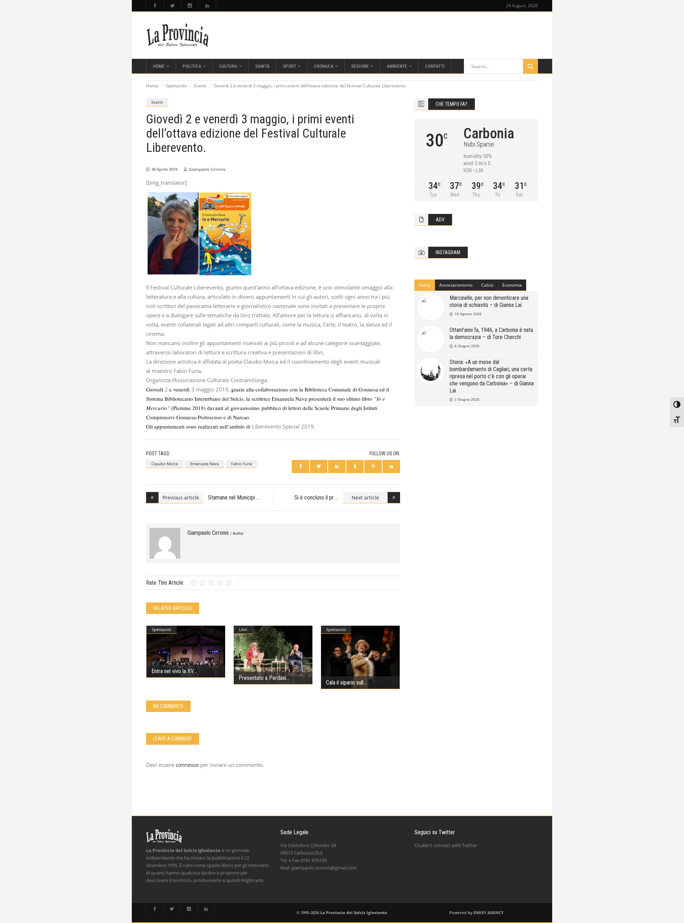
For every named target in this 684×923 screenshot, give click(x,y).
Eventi (200, 86)
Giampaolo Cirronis (207, 169)
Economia (512, 285)
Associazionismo (455, 285)
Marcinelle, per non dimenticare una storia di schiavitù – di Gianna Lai (489, 301)
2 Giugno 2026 (467, 399)
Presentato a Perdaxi (262, 678)
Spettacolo (176, 86)
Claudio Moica (164, 463)
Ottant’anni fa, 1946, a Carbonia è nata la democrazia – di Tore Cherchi (491, 333)
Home (152, 86)
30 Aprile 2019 (164, 169)
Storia (424, 285)
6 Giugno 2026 (467, 345)
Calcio (487, 285)
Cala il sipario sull (344, 682)
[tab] (424, 285)
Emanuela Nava (204, 463)
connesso (187, 764)
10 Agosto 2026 (468, 313)
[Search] (530, 66)
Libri (243, 629)
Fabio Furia (241, 463)
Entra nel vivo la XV (172, 671)
